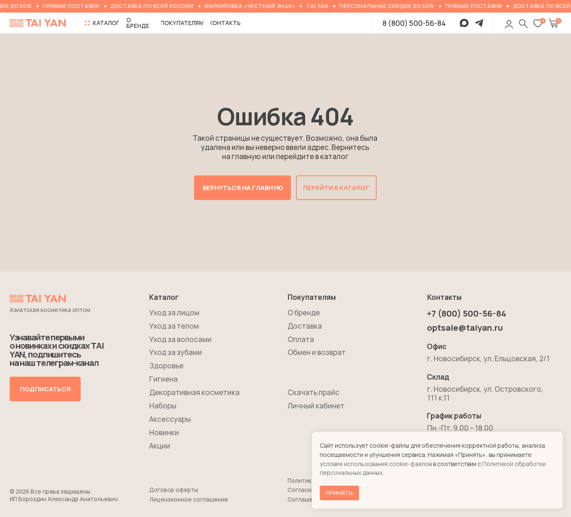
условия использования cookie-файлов (376, 464)
